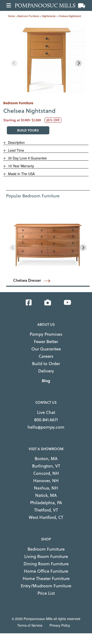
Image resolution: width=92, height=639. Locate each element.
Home (11, 16)
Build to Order (46, 364)
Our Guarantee (46, 349)
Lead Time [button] (15, 150)
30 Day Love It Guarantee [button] (27, 158)
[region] (46, 59)
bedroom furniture (28, 16)
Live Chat (46, 412)
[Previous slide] (14, 63)
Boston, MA (46, 459)
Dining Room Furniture (46, 564)
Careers (46, 356)
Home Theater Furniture (46, 578)
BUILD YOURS (28, 130)
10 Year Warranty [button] (20, 165)
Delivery (46, 371)
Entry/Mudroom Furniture (46, 586)
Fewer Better (46, 341)
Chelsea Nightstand (70, 16)
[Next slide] (78, 63)
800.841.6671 (46, 420)
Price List (46, 593)
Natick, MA (46, 495)
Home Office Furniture (46, 571)
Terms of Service (29, 625)
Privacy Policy (60, 625)
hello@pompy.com (46, 427)
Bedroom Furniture (46, 549)
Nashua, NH (46, 488)
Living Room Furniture (46, 556)
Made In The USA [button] (21, 173)
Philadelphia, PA (46, 503)
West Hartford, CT (46, 517)
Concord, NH (46, 473)
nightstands (49, 16)
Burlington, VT (46, 466)
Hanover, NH (46, 481)
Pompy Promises (46, 334)
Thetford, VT (46, 510)
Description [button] (16, 142)
